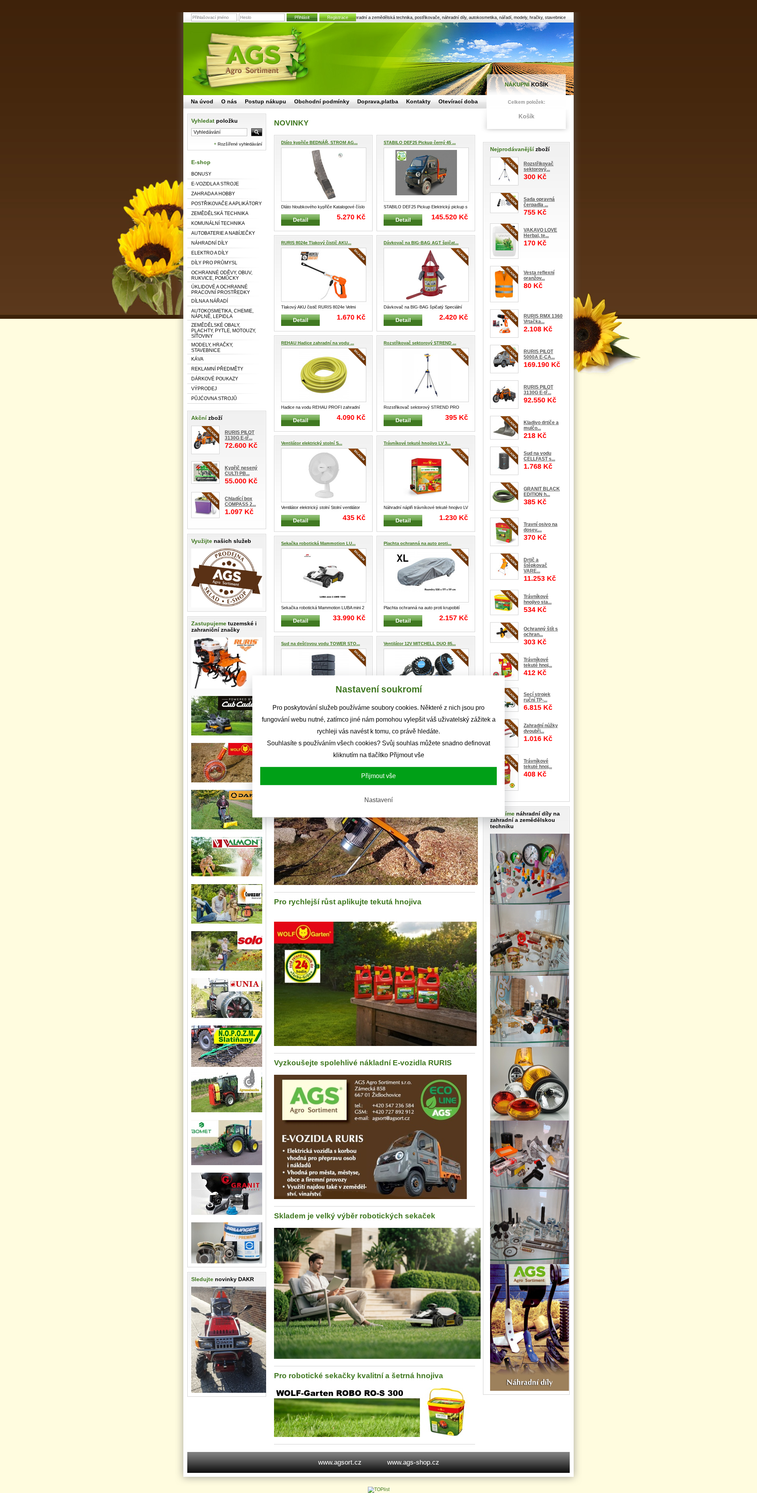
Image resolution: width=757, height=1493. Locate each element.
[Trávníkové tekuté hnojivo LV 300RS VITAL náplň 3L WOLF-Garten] (426, 475)
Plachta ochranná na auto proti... (417, 543)
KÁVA (197, 359)
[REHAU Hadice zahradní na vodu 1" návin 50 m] (324, 375)
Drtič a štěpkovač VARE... (535, 565)
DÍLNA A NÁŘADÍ (209, 301)
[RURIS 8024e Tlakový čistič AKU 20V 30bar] (324, 274)
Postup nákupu (265, 101)
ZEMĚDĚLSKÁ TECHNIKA (219, 213)
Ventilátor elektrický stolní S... (311, 443)
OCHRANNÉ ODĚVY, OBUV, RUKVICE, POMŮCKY (221, 275)
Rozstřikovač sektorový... (539, 166)
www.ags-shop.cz (413, 1462)
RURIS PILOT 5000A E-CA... (539, 354)
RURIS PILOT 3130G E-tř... (239, 435)
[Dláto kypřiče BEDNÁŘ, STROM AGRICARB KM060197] (324, 174)
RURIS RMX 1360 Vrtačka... (543, 318)
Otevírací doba (458, 101)
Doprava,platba (377, 101)
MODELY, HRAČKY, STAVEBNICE (212, 347)
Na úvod (202, 101)
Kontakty (418, 101)
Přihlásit (302, 17)
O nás (229, 101)
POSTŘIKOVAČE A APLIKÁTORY (226, 203)
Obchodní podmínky (321, 101)
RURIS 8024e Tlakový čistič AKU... (316, 242)
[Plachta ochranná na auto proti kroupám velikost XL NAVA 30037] (426, 575)
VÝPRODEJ (204, 388)
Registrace (337, 17)
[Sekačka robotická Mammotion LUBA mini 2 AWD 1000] (324, 575)
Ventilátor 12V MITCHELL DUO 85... (420, 643)
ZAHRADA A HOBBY (213, 193)
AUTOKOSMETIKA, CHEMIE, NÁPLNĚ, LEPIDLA (222, 313)
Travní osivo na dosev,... (540, 527)
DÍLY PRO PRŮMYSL (214, 263)
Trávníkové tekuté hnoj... (538, 662)
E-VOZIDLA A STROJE (215, 184)
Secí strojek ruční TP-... (537, 697)
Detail (300, 220)
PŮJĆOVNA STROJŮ (214, 398)
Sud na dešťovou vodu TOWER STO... (320, 643)
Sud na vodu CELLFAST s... (539, 456)
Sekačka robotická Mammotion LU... (318, 543)
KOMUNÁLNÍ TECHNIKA (218, 223)
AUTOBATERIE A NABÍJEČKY (223, 233)
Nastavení (378, 800)
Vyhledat (214, 121)
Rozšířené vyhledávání (240, 144)
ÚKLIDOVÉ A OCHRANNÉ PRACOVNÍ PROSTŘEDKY (220, 289)
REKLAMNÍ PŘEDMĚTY (217, 369)
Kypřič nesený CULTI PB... (241, 470)
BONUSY (201, 174)
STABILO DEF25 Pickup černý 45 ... (420, 142)
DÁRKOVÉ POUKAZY (214, 379)
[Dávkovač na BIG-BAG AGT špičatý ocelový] (426, 274)
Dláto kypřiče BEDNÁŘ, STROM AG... (319, 142)
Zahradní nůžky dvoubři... (541, 728)
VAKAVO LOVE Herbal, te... (540, 232)
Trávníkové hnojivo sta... (538, 599)
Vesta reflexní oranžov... (539, 275)
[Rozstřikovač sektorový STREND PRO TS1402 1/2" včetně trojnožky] (426, 375)
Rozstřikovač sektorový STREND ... (420, 343)
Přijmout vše (378, 776)
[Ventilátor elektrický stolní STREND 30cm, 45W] (324, 475)
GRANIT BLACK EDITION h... (542, 491)
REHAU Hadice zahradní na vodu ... (317, 343)
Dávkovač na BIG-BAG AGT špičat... (421, 242)
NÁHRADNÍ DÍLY (209, 243)
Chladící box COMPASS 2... (240, 501)
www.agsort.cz (340, 1462)
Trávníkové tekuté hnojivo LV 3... (417, 443)
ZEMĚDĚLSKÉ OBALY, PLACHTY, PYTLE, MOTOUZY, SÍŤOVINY (223, 330)
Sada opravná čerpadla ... (539, 202)
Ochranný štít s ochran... (541, 631)
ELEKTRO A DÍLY (209, 253)
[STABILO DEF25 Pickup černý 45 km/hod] (426, 174)
